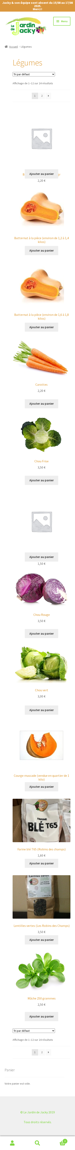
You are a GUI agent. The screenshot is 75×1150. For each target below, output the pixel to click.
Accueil (13, 46)
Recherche (37, 1143)
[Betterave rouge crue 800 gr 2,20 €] (42, 139)
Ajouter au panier (41, 174)
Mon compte (12, 1143)
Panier (58, 1140)
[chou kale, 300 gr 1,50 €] (42, 522)
